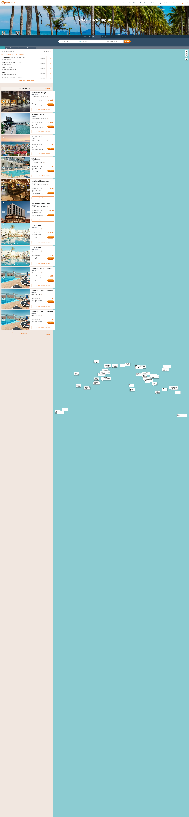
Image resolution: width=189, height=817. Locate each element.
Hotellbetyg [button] (27, 48)
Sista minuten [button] (144, 3)
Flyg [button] (160, 3)
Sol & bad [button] (8, 54)
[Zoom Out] (186, 53)
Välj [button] (50, 58)
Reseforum (167, 3)
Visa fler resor (23, 333)
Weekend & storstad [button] (19, 54)
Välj (50, 104)
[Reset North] (186, 55)
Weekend (153, 3)
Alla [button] (2, 54)
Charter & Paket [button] (133, 3)
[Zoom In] (186, 51)
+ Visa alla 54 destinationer (26, 80)
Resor (124, 3)
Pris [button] (15, 48)
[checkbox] (6, 48)
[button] (69, 41)
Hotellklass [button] (20, 48)
